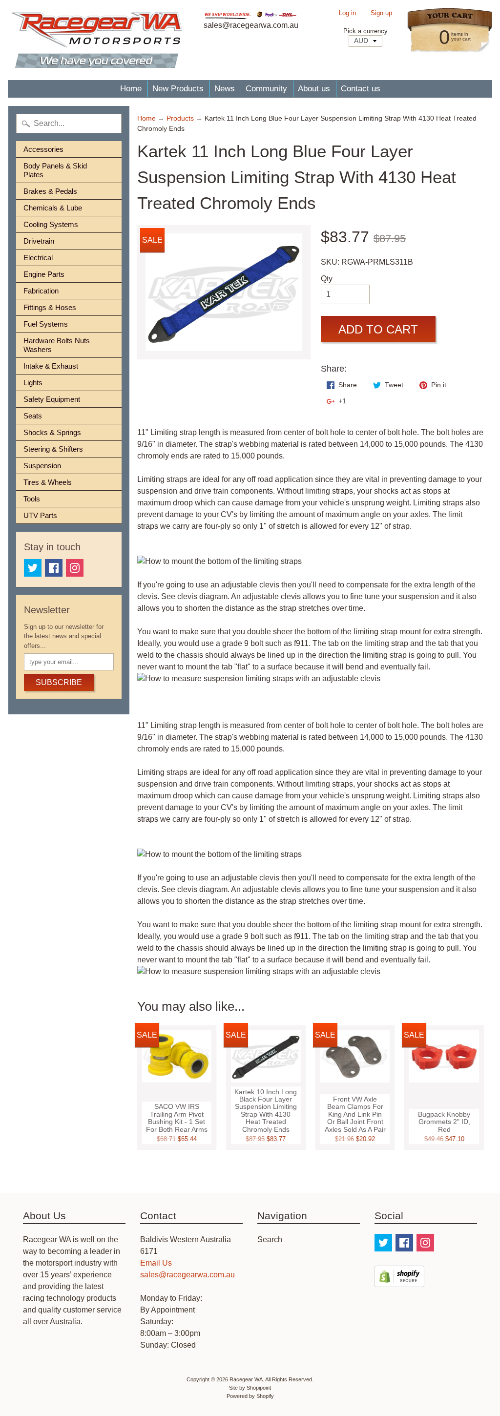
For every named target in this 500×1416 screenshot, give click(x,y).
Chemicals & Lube (52, 208)
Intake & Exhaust (50, 366)
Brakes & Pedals (50, 191)
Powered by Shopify (250, 1396)
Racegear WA (246, 1379)
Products (180, 118)
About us (314, 88)
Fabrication (41, 291)
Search (269, 1239)
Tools (31, 499)
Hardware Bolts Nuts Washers (56, 345)
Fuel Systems (45, 324)
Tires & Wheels (47, 482)
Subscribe (59, 682)
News (224, 88)
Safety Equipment (51, 399)
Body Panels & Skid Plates (55, 170)
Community (266, 88)
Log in (347, 13)
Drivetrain (38, 241)
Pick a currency (365, 31)
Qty (327, 278)
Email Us (156, 1263)
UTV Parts (40, 515)
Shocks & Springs (52, 432)
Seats (32, 416)
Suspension (42, 465)
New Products (178, 88)
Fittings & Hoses (49, 307)
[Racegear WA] (97, 40)
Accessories (43, 149)
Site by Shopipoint (250, 1388)
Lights (32, 382)
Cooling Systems (50, 224)
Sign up (381, 13)
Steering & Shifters (53, 449)
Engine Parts (43, 274)
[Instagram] (74, 568)
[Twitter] (33, 568)
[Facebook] (53, 568)
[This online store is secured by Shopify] (399, 1281)
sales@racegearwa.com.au (187, 1274)
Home (131, 88)
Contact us (360, 88)
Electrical (38, 257)
